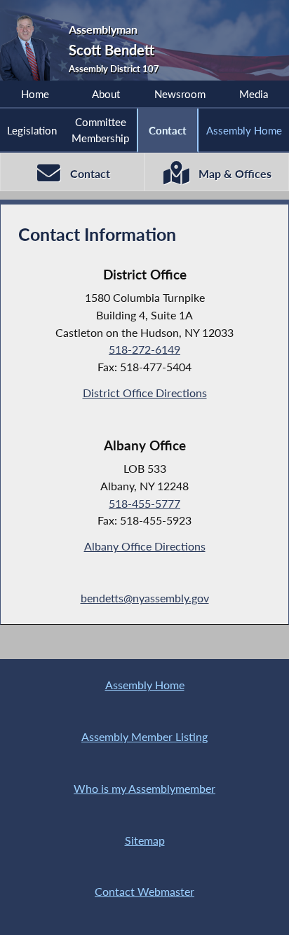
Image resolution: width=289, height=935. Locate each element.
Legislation (32, 130)
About (106, 94)
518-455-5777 (144, 503)
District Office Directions (145, 392)
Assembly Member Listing (144, 736)
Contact (168, 130)
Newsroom (180, 94)
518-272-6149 (144, 349)
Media (253, 94)
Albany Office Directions (145, 546)
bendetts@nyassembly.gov (145, 597)
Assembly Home (244, 130)
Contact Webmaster (144, 891)
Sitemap (145, 840)
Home (35, 94)
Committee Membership (100, 130)
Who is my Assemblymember (144, 788)
